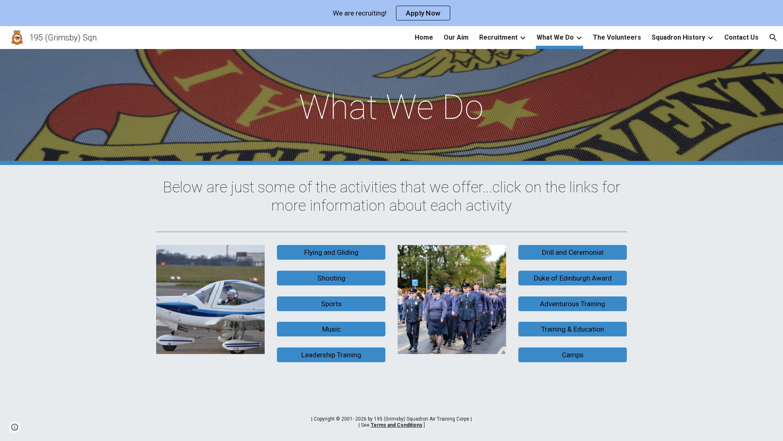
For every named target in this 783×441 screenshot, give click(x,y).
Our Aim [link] (456, 37)
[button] (773, 37)
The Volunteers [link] (617, 37)
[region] (391, 13)
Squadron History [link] (678, 37)
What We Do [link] (555, 37)
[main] (391, 107)
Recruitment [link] (498, 37)
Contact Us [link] (741, 37)
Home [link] (424, 37)
